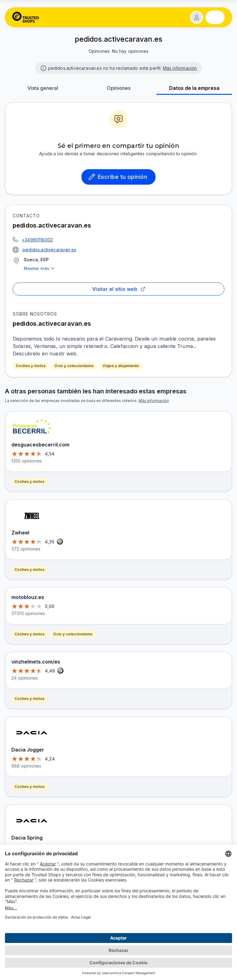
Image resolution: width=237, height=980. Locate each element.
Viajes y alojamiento (120, 365)
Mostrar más (36, 268)
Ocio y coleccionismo (74, 365)
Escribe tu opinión (122, 177)
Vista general (42, 88)
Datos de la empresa (194, 88)
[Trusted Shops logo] (25, 17)
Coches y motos (31, 365)
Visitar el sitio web (114, 289)
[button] (196, 17)
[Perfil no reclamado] (43, 67)
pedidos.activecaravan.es (49, 249)
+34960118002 (37, 239)
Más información (180, 68)
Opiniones (119, 88)
